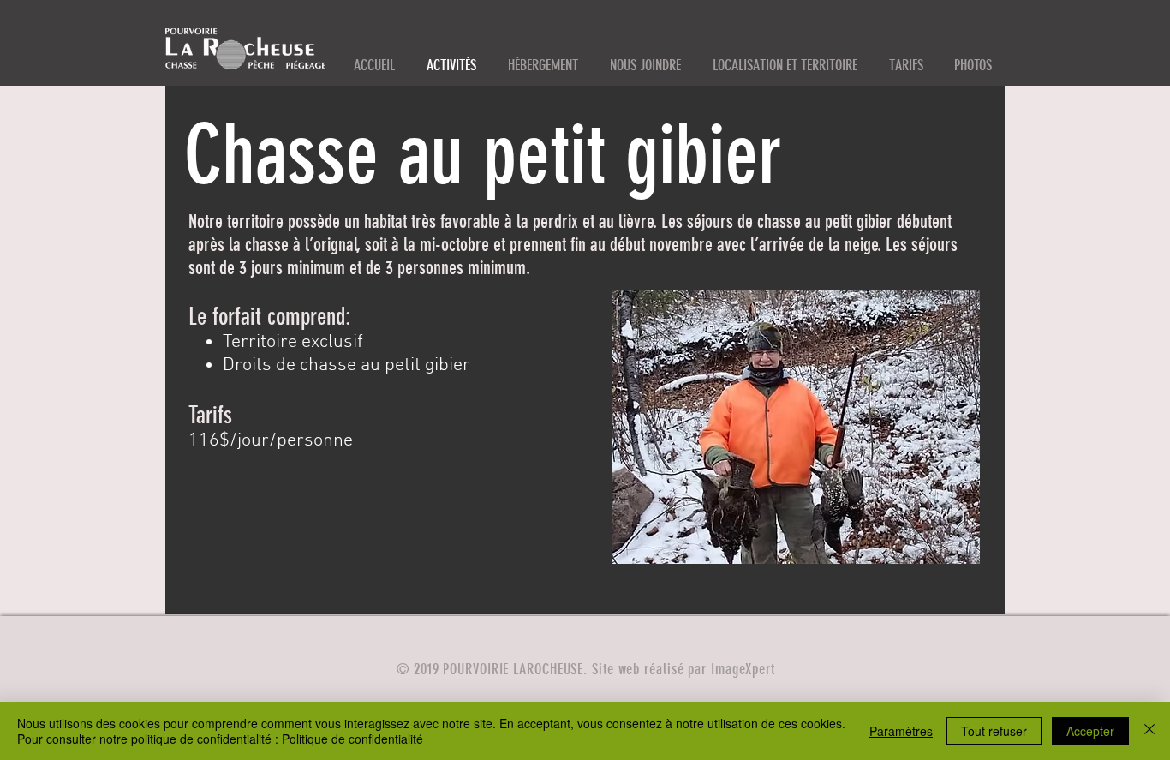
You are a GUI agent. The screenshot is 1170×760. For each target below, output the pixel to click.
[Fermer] (1149, 730)
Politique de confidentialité (352, 738)
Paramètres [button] (901, 730)
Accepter (1090, 730)
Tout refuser (994, 730)
